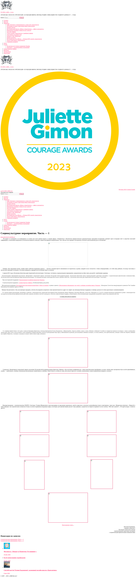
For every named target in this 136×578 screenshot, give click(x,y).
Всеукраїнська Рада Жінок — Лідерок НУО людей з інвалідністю (24, 39)
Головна (6, 20)
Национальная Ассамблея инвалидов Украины (31, 280)
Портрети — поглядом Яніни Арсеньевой (18, 47)
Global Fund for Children (10, 49)
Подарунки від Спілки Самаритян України (18, 46)
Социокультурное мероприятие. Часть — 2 (12, 539)
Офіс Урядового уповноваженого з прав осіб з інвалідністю (23, 24)
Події (5, 43)
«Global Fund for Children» (26, 282)
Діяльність (6, 23)
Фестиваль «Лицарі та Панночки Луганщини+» (20, 551)
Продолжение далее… (68, 525)
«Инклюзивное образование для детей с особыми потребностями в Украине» (80, 285)
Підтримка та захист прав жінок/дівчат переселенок (21, 26)
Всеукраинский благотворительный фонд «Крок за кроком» (32, 285)
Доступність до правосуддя (14, 34)
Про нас (6, 22)
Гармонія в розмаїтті (12, 41)
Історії (5, 44)
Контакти (6, 50)
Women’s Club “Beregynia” (14, 36)
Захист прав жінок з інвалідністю (16, 40)
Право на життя (11, 37)
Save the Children (11, 32)
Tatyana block (7, 51)
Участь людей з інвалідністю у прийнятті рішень (20, 33)
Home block (7, 53)
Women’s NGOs (11, 27)
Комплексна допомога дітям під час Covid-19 (19, 30)
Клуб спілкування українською (14, 558)
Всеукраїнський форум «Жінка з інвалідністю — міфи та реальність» (25, 29)
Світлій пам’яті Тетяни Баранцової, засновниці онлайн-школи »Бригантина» (30, 570)
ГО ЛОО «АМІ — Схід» (7, 12)
